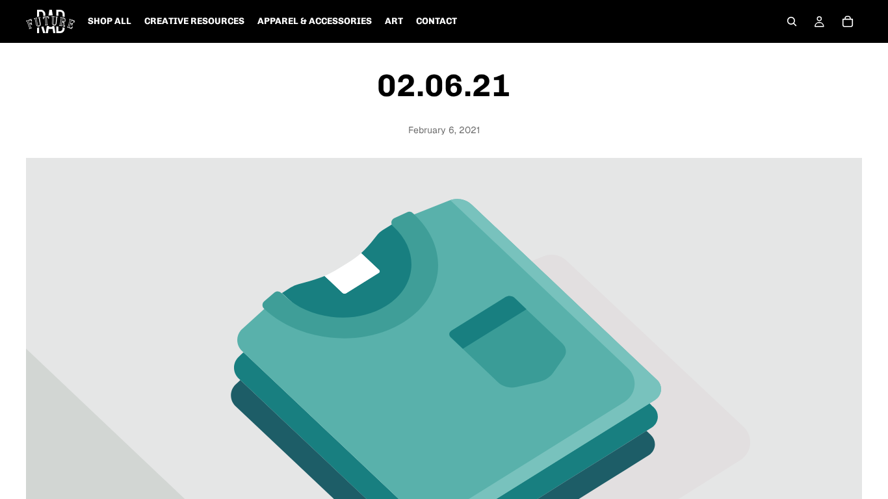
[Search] (791, 21)
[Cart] (847, 21)
